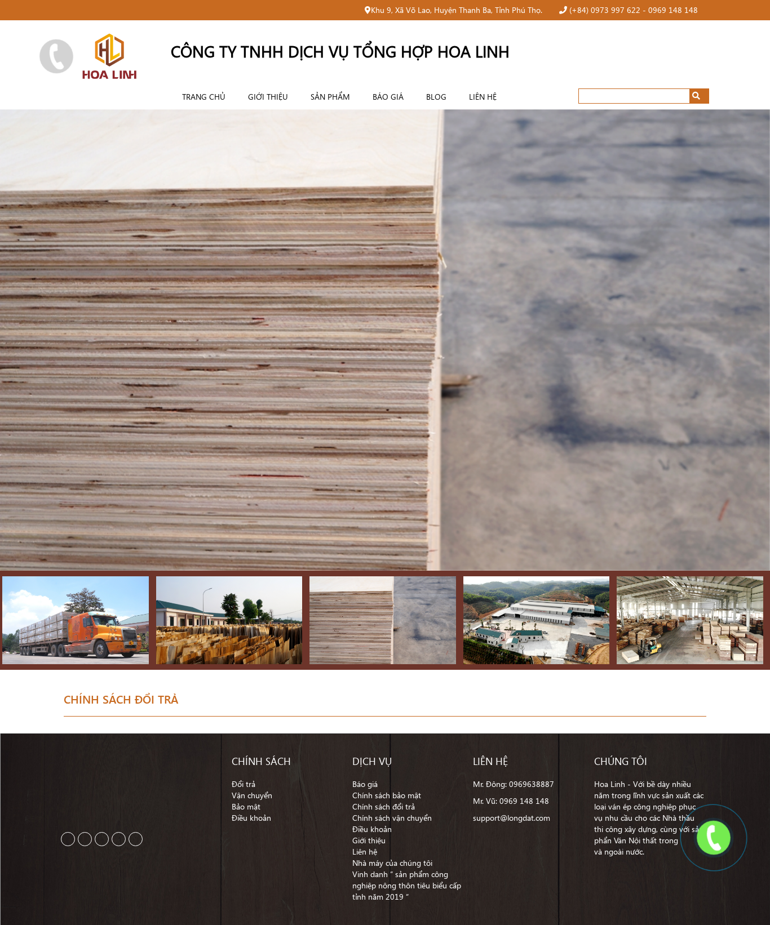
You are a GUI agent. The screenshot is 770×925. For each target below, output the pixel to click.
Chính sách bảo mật (386, 795)
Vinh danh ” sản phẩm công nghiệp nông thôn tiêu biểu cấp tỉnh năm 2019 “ (406, 885)
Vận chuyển (252, 795)
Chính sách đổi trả (383, 806)
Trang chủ (203, 96)
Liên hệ (483, 96)
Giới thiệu (268, 96)
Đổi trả (243, 784)
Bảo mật (246, 806)
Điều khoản (251, 817)
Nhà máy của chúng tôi (392, 862)
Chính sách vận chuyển (392, 817)
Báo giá (388, 96)
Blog (436, 96)
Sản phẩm (330, 96)
